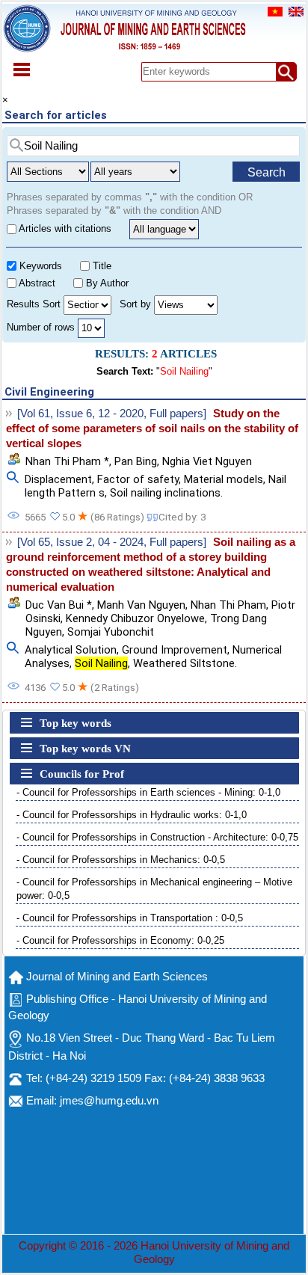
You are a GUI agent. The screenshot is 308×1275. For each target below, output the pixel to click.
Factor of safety (138, 479)
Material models (223, 479)
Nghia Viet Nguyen (207, 461)
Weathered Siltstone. (185, 663)
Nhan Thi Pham (228, 605)
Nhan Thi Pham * (67, 461)
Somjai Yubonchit (110, 632)
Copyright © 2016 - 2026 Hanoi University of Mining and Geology (154, 1252)
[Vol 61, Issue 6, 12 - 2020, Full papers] (111, 414)
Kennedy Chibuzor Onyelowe (135, 618)
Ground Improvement (174, 650)
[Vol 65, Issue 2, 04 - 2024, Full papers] (111, 542)
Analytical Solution (71, 650)
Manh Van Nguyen (141, 605)
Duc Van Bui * (58, 605)
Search (266, 172)
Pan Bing (135, 461)
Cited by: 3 (182, 517)
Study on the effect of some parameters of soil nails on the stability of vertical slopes (152, 428)
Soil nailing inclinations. (166, 493)
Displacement (58, 479)
